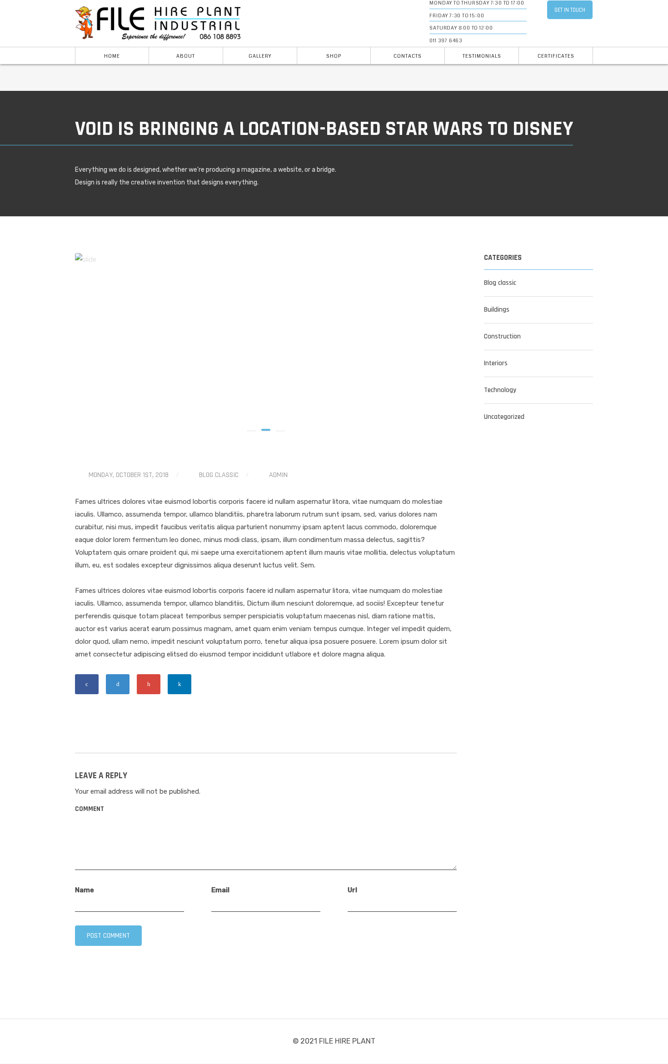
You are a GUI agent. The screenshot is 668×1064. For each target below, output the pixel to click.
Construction (502, 336)
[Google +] (148, 684)
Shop (333, 56)
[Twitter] (118, 684)
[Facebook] (87, 684)
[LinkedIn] (179, 684)
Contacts (408, 56)
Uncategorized (504, 417)
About (185, 56)
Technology (500, 390)
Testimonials (482, 56)
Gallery (260, 56)
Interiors (496, 363)
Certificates (556, 56)
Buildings (496, 309)
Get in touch (569, 10)
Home (112, 56)
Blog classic (219, 475)
